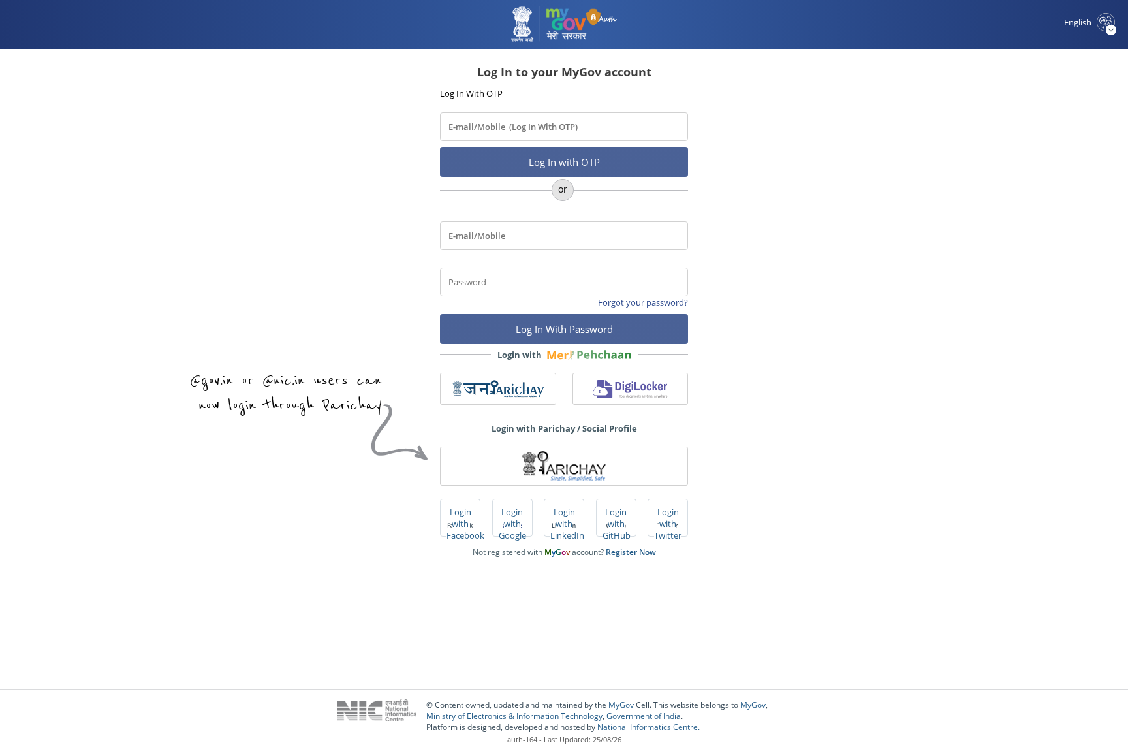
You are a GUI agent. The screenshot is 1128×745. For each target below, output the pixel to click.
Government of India (643, 715)
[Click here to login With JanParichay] (498, 389)
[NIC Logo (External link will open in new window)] (381, 716)
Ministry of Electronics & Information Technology (514, 715)
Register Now (631, 552)
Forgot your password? (643, 302)
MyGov (621, 704)
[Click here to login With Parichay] (564, 466)
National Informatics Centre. (648, 727)
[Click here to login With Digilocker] (630, 389)
